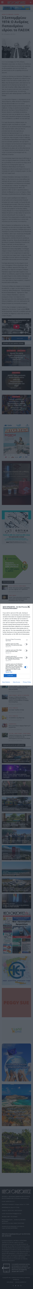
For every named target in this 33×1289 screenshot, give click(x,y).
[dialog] (16, 645)
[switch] (25, 644)
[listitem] (16, 640)
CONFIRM (10, 675)
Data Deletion (6, 682)
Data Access (16, 682)
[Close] (29, 607)
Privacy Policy (27, 682)
